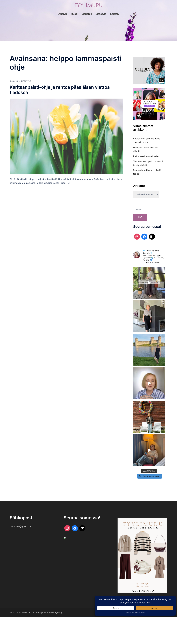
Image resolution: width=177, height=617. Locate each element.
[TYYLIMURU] (88, 6)
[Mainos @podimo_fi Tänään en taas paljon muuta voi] (149, 450)
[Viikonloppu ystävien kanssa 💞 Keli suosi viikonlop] (149, 350)
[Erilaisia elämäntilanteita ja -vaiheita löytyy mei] (149, 283)
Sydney (58, 612)
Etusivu (62, 13)
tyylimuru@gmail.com (21, 526)
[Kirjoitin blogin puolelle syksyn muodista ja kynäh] (149, 316)
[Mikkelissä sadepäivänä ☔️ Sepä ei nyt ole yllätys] (149, 417)
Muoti (74, 13)
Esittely (114, 13)
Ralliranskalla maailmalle (145, 156)
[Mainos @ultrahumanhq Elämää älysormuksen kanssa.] (149, 383)
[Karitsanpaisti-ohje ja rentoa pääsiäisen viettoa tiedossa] (66, 136)
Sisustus (86, 13)
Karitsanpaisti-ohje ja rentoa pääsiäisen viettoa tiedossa (60, 89)
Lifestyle (101, 13)
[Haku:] (149, 209)
